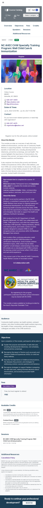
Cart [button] (34, 10)
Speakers (16, 30)
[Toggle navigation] (3, 2)
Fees (28, 26)
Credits (36, 26)
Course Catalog (15, 10)
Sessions (26, 30)
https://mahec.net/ (13, 102)
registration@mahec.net (15, 125)
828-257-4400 (12, 100)
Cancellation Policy (8, 386)
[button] (29, 503)
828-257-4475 (11, 123)
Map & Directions (12, 104)
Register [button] (21, 56)
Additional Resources (21, 34)
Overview (8, 26)
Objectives (19, 26)
